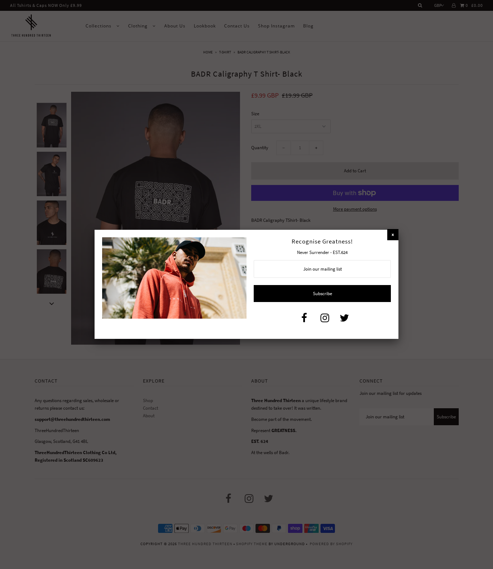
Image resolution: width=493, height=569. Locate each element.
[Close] (392, 234)
